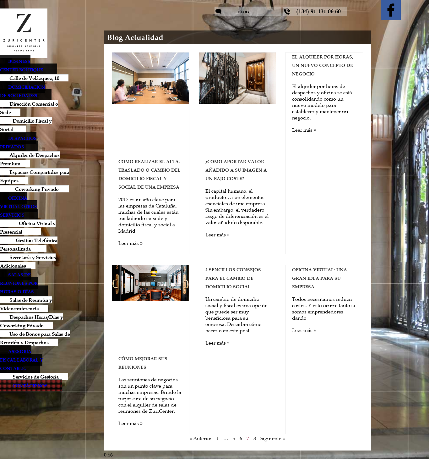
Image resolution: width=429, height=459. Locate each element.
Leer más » (130, 243)
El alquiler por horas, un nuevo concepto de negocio (322, 65)
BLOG (243, 11)
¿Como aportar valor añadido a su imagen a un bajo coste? (236, 169)
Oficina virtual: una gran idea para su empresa (319, 278)
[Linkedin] (415, 10)
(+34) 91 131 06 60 (318, 11)
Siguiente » (272, 438)
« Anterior (201, 438)
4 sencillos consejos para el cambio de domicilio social (233, 278)
